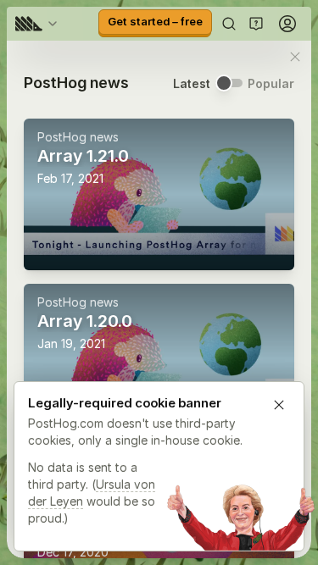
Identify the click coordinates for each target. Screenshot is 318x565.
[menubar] (39, 24)
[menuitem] (39, 23)
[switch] (229, 83)
